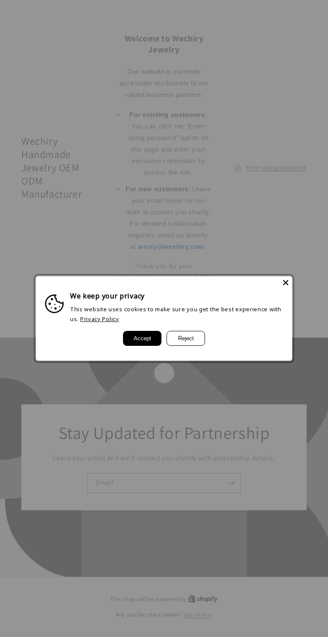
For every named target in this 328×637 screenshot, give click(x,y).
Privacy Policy (99, 319)
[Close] (285, 282)
